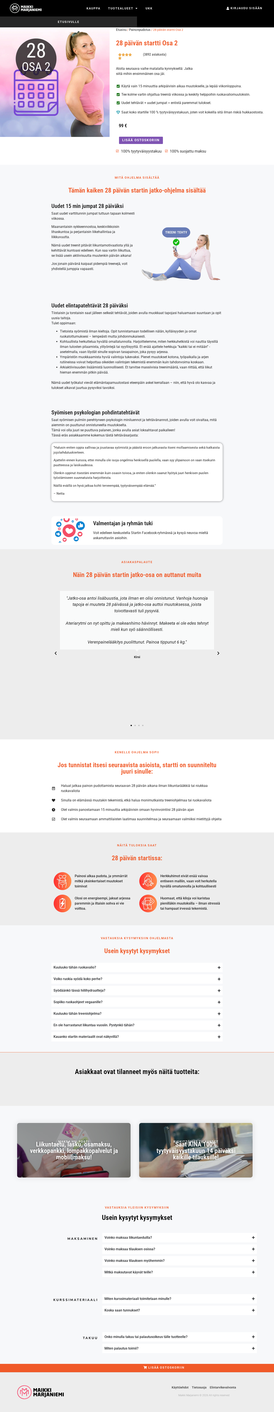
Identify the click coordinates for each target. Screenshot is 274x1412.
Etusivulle (68, 22)
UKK (149, 8)
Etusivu (121, 30)
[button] (56, 653)
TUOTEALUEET (120, 8)
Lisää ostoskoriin (141, 140)
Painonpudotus (139, 30)
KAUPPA (93, 8)
